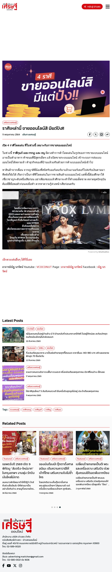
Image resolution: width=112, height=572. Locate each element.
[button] (52, 507)
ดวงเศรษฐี (14, 409)
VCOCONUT (44, 267)
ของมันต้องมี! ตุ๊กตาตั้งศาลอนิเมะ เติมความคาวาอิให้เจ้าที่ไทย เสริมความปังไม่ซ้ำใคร (56, 470)
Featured (31, 348)
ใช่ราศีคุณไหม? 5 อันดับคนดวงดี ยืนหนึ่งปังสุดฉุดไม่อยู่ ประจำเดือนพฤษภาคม (62, 391)
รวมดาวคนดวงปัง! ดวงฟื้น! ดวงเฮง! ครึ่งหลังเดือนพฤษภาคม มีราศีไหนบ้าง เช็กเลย (65, 372)
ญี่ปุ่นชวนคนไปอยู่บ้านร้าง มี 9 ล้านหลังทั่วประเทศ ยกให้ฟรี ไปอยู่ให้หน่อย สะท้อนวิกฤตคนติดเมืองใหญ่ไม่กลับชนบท (66, 335)
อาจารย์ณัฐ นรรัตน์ (71, 267)
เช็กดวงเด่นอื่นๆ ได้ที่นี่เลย (17, 259)
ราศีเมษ (58, 409)
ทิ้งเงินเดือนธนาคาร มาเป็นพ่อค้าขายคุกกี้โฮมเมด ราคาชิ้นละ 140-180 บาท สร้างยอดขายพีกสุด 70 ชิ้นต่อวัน (67, 354)
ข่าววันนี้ (30, 328)
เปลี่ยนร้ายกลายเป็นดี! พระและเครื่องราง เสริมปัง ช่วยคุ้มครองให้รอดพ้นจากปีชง (92, 468)
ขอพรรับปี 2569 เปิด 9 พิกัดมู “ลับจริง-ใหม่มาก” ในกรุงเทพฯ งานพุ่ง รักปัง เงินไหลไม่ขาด (18, 470)
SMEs (41, 348)
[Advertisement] (57, 35)
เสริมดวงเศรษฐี (10, 122)
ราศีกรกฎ (27, 409)
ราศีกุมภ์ (38, 409)
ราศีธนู (48, 409)
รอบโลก (40, 328)
